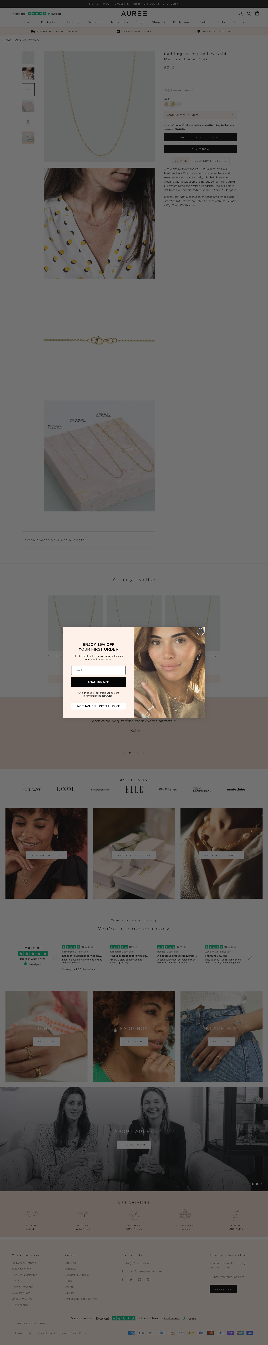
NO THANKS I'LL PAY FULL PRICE (98, 706)
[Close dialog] (200, 632)
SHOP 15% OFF (98, 681)
